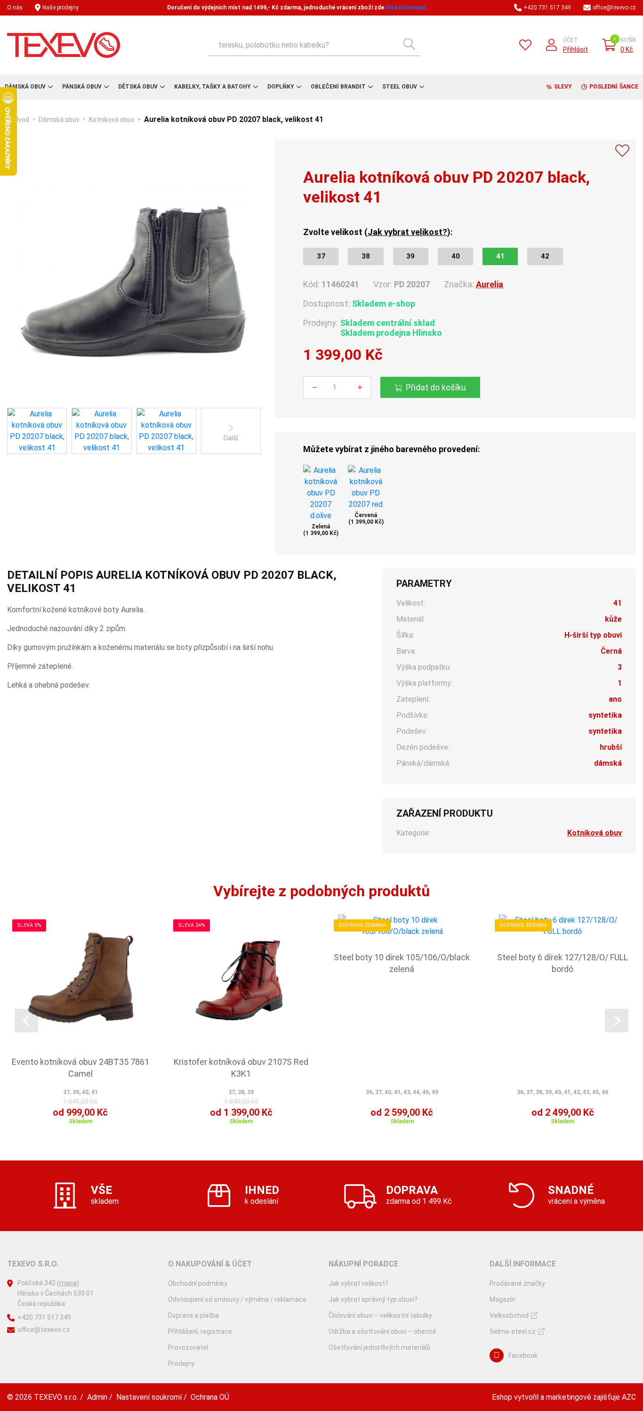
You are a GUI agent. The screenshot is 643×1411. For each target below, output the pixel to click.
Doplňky (280, 86)
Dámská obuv (25, 86)
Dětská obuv (138, 86)
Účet (570, 40)
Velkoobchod (509, 1315)
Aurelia (489, 284)
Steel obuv (399, 86)
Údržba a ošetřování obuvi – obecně (382, 1331)
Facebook (523, 1355)
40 (455, 256)
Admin (97, 1397)
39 (410, 256)
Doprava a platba (193, 1315)
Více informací (406, 7)
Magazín (502, 1299)
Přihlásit (575, 49)
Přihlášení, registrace (200, 1331)
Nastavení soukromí (149, 1397)
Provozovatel (188, 1347)
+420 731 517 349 (547, 7)
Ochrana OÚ (210, 1397)
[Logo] (63, 45)
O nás (15, 7)
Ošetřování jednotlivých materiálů (379, 1347)
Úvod (21, 119)
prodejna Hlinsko (409, 333)
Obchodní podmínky (197, 1283)
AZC (629, 1397)
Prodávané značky (517, 1283)
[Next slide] (616, 1020)
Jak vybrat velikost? (407, 232)
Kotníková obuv (112, 119)
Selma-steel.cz (513, 1331)
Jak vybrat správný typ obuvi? (373, 1299)
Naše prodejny (60, 7)
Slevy (563, 86)
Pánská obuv (82, 86)
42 (545, 256)
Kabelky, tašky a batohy (212, 86)
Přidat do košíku (436, 387)
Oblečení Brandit (338, 86)
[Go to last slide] (26, 1020)
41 (500, 256)
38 (366, 256)
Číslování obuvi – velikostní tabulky (380, 1315)
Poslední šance (613, 86)
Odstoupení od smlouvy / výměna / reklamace (237, 1299)
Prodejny (181, 1363)
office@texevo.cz (614, 7)
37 (321, 256)
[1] (409, 44)
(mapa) (68, 1283)
